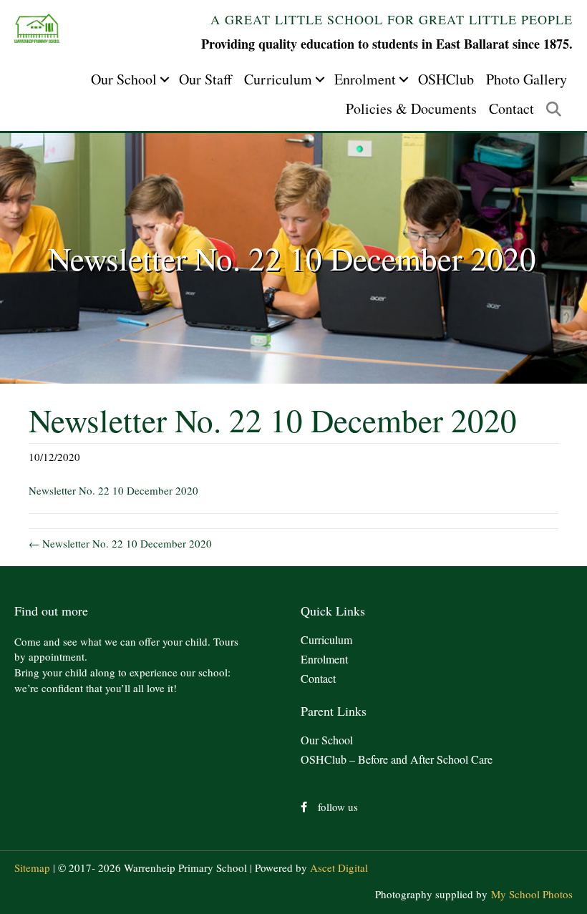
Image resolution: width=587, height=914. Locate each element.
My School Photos (532, 894)
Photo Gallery (526, 79)
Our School (124, 79)
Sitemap (32, 867)
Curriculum (278, 79)
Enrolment (365, 79)
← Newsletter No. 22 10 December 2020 (120, 543)
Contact (511, 108)
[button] (165, 79)
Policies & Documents (411, 108)
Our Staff (205, 79)
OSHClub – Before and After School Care (397, 759)
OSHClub (446, 79)
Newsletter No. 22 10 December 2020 (113, 490)
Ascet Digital (339, 867)
